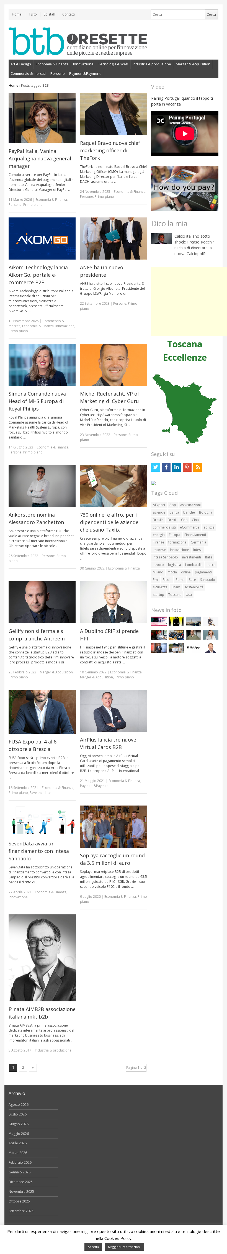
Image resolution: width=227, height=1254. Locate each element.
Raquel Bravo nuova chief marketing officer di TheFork (110, 150)
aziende (159, 512)
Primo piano (33, 204)
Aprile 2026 (18, 1143)
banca (174, 512)
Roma (180, 579)
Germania (198, 542)
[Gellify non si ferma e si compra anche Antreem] (42, 602)
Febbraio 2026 (20, 1162)
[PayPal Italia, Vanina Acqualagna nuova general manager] (42, 118)
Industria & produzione (152, 63)
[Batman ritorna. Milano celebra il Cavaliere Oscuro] (176, 625)
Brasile (158, 519)
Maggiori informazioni (124, 1247)
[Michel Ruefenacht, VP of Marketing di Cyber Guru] (113, 365)
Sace (192, 579)
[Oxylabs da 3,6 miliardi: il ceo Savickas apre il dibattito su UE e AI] (193, 638)
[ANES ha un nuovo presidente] (113, 238)
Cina (195, 519)
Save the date (40, 792)
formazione (177, 542)
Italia (209, 557)
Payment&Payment (84, 73)
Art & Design (21, 63)
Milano (158, 572)
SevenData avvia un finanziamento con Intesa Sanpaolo (39, 851)
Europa (174, 534)
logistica (174, 564)
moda (172, 572)
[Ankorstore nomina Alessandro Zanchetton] (42, 486)
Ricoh (167, 579)
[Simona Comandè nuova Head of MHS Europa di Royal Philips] (42, 365)
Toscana (175, 594)
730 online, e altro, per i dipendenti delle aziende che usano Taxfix (109, 522)
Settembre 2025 (21, 1211)
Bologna (205, 512)
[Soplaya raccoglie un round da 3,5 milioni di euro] (113, 827)
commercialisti (164, 527)
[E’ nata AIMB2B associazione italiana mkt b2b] (42, 957)
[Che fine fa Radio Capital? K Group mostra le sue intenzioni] (210, 625)
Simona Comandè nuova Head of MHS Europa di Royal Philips (37, 401)
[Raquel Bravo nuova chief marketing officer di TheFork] (113, 114)
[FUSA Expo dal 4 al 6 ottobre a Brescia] (42, 712)
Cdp (184, 519)
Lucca (211, 564)
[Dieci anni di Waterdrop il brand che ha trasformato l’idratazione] (176, 651)
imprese (159, 549)
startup (158, 594)
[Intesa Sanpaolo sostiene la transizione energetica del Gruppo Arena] (159, 651)
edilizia (209, 527)
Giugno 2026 (19, 1124)
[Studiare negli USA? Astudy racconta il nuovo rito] (176, 638)
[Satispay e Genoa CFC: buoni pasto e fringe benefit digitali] (210, 638)
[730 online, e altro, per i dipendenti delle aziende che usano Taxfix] (113, 486)
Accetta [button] (93, 1247)
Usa (189, 594)
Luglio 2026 (18, 1114)
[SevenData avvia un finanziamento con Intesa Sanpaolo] (42, 821)
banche (189, 512)
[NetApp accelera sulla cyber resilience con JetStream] (193, 651)
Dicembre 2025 (21, 1181)
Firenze (158, 542)
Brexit (172, 519)
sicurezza (160, 587)
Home (17, 14)
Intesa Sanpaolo (165, 557)
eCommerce (189, 527)
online (186, 572)
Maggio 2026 (19, 1133)
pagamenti (203, 572)
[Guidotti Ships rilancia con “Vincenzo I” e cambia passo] (193, 625)
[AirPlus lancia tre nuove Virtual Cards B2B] (113, 711)
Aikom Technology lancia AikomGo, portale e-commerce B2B (38, 275)
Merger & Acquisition (193, 63)
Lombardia (194, 564)
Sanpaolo (207, 579)
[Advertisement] (189, 301)
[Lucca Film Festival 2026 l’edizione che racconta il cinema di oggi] (159, 625)
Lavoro (158, 564)
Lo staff (49, 14)
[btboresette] (78, 51)
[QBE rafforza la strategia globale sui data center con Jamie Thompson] (210, 651)
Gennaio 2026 (19, 1172)
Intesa (198, 549)
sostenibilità (193, 587)
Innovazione (83, 63)
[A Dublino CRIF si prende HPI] (113, 602)
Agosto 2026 (19, 1104)
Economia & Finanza (52, 63)
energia (159, 534)
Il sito (33, 14)
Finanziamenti (195, 534)
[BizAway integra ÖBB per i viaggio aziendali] (159, 638)
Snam (176, 587)
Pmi (156, 579)
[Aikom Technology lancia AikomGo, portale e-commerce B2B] (42, 238)
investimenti (191, 557)
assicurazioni (190, 504)
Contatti (68, 14)
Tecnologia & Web (113, 63)
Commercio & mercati (28, 73)
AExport (159, 504)
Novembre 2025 (21, 1191)
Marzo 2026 (18, 1152)
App (172, 504)
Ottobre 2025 (19, 1201)
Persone (57, 73)
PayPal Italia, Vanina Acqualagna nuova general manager (40, 158)
